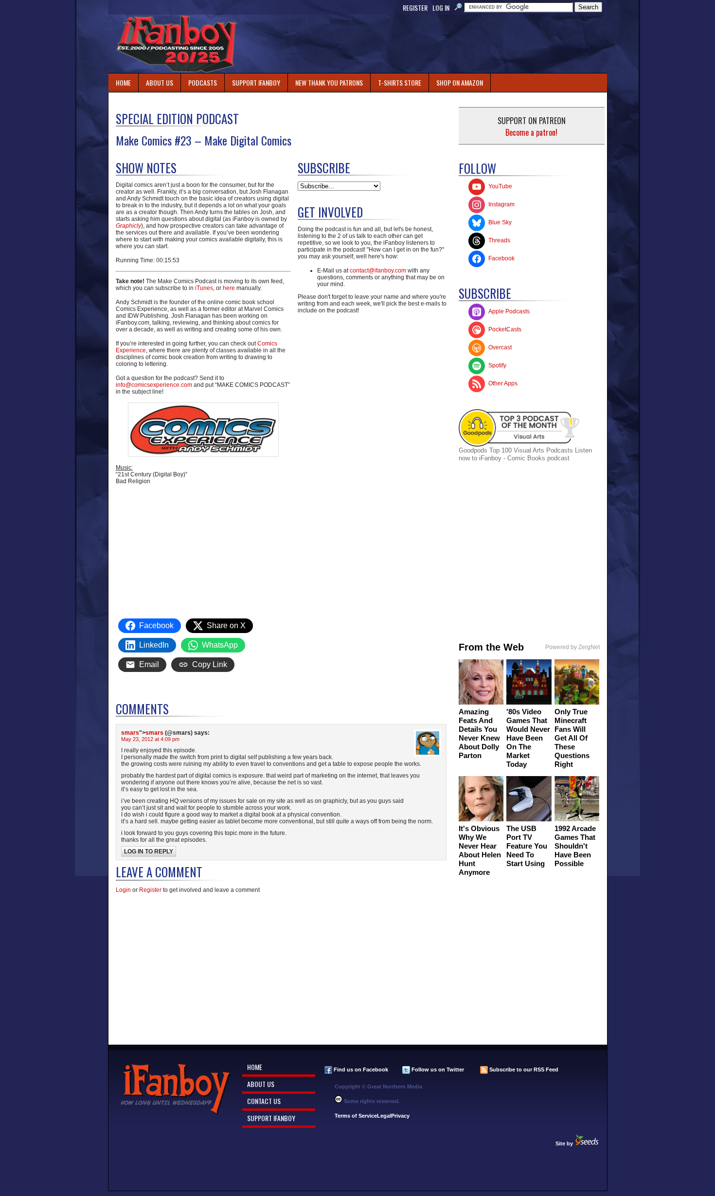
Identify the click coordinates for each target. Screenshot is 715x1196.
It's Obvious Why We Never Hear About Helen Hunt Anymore (480, 850)
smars (130, 732)
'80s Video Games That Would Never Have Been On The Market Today (528, 737)
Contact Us (264, 1101)
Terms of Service (356, 1116)
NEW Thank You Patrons (329, 82)
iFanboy (176, 44)
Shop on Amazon (459, 82)
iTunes (203, 288)
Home (123, 82)
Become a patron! (531, 132)
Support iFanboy (252, 80)
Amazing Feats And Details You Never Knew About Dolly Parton (479, 733)
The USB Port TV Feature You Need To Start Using (526, 846)
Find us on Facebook (360, 1069)
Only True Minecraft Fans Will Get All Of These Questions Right (572, 737)
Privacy (400, 1116)
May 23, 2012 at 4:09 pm (150, 739)
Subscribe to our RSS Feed (523, 1069)
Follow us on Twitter (437, 1069)
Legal (384, 1116)
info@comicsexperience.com (154, 384)
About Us (159, 82)
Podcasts (199, 80)
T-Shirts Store (399, 82)
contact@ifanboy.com (378, 270)
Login (123, 890)
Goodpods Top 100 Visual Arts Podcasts (517, 450)
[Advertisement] (429, 44)
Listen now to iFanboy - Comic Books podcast (525, 454)
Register (415, 7)
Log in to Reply (148, 851)
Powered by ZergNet (572, 647)
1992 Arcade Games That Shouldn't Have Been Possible (575, 846)
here (229, 288)
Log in (440, 7)
